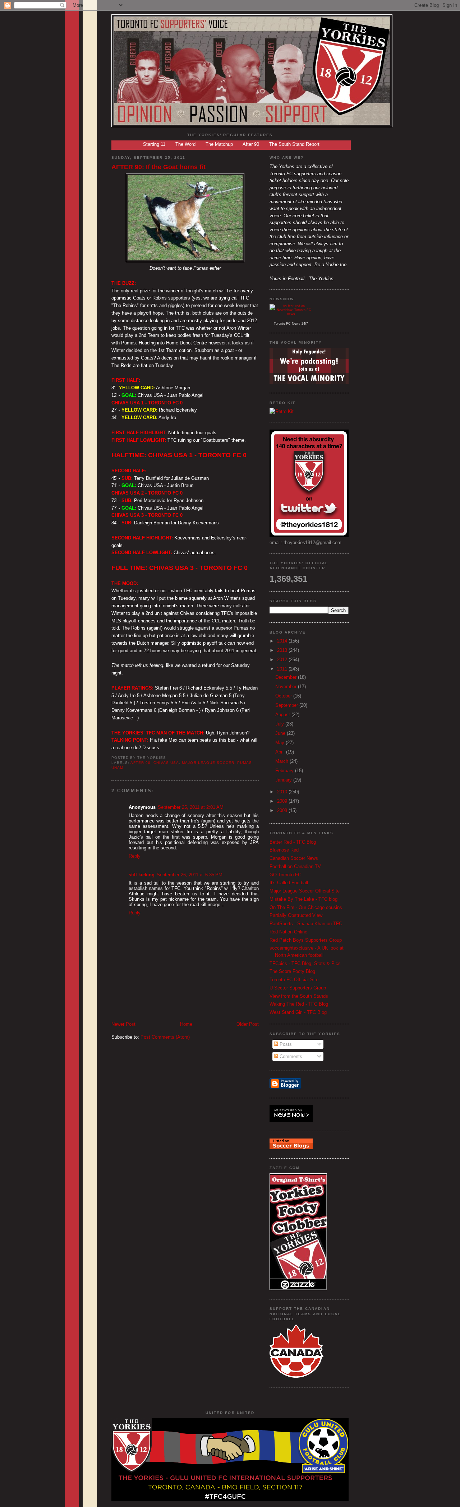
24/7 (304, 323)
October (284, 696)
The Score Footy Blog (292, 971)
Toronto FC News (287, 323)
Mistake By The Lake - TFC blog (303, 899)
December (286, 677)
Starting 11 (154, 144)
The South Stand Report (294, 144)
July (280, 724)
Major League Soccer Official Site (305, 891)
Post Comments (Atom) (165, 1037)
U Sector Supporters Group (298, 988)
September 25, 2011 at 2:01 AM (191, 807)
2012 (283, 659)
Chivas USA (166, 763)
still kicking (142, 874)
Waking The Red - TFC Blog (299, 1004)
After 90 (251, 144)
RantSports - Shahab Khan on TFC (306, 923)
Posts (285, 1044)
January (284, 780)
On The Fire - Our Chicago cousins (306, 907)
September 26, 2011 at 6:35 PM (189, 874)
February (285, 770)
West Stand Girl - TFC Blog (298, 1012)
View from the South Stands (299, 996)
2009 (283, 801)
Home (186, 1024)
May (280, 742)
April (280, 752)
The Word (185, 144)
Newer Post (123, 1024)
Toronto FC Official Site (294, 979)
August (283, 714)
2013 (283, 650)
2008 (283, 810)
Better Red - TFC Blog (293, 842)
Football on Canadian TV (295, 866)
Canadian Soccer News (294, 858)
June (281, 733)
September (287, 705)
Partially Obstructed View (296, 915)
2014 (283, 641)
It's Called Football (289, 882)
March (282, 761)
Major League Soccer (208, 763)
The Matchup (219, 144)
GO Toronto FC (285, 874)
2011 (283, 669)
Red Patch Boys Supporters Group (306, 940)
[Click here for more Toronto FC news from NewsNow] (291, 313)
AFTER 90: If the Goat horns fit (158, 167)
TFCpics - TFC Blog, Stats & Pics (305, 963)
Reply (135, 856)
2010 (283, 791)
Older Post (247, 1024)
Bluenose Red (284, 850)
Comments (290, 1056)
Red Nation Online (288, 932)
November (286, 686)
